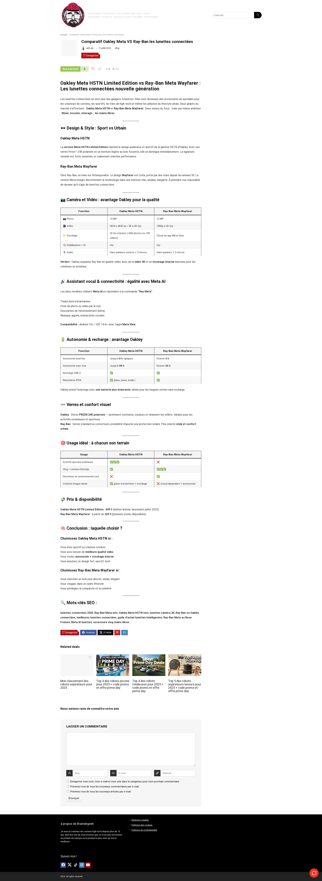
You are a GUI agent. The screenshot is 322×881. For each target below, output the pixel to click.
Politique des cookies (141, 825)
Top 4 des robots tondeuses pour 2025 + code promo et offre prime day (147, 686)
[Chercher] (258, 15)
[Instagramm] (82, 865)
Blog (117, 48)
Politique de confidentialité (144, 830)
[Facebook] (63, 865)
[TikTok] (75, 865)
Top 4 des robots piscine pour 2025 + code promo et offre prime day (112, 684)
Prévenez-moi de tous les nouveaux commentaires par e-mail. (104, 786)
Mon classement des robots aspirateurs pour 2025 (76, 684)
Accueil (63, 35)
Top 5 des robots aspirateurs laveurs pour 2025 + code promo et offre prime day (184, 686)
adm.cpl (89, 48)
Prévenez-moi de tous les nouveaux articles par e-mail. (100, 791)
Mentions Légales (140, 820)
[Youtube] (88, 865)
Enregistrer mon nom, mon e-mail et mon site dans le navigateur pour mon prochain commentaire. (125, 781)
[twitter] (69, 865)
